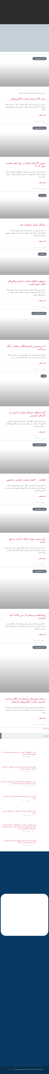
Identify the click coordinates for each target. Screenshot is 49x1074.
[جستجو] (0, 736)
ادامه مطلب (42, 115)
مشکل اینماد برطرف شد (32, 224)
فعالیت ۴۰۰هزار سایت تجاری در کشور (25, 479)
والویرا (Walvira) (10, 1069)
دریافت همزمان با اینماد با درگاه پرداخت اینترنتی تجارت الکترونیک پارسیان (25, 700)
